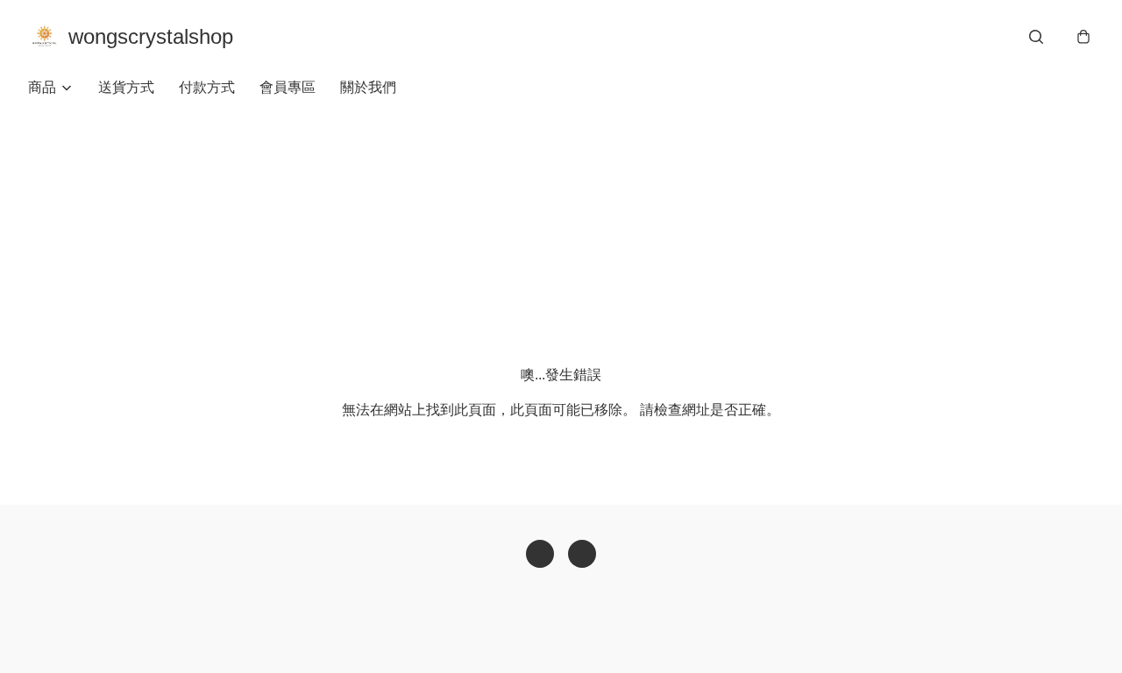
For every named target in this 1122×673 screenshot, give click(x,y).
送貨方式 (126, 87)
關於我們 (368, 87)
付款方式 (207, 87)
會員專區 (287, 87)
